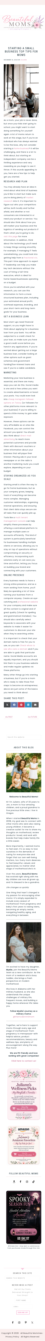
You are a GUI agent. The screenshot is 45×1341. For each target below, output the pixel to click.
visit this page (11, 236)
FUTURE (32, 717)
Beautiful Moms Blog (22, 22)
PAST (9, 717)
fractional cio (30, 257)
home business (21, 148)
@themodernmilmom (23, 1016)
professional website (28, 602)
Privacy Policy (12, 1336)
